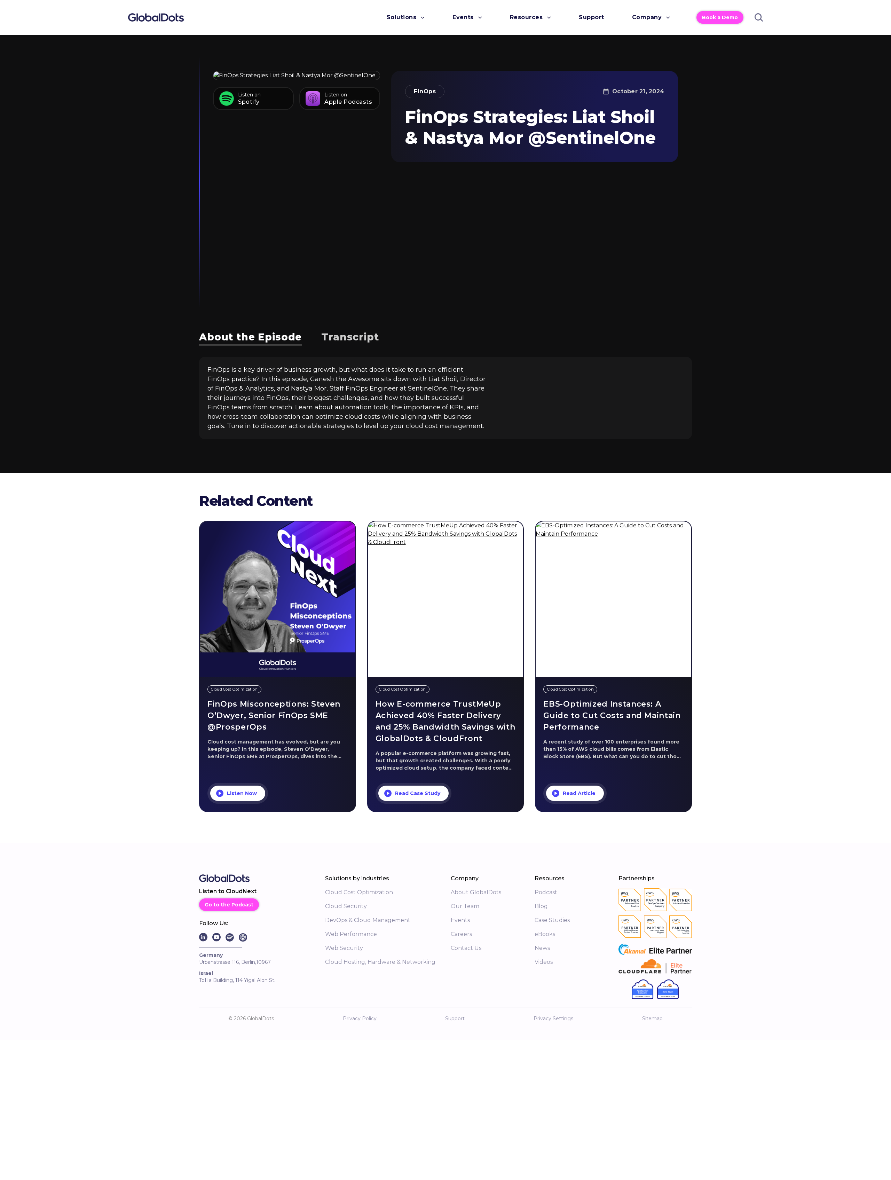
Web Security (344, 948)
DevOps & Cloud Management (367, 920)
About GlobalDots (476, 892)
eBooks (545, 934)
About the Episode (250, 337)
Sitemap (652, 1018)
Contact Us (466, 948)
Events (463, 17)
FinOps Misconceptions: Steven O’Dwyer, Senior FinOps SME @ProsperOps (273, 715)
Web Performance (351, 934)
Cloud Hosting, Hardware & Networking (380, 962)
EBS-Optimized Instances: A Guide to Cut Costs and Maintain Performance (611, 715)
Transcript (350, 337)
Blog (541, 906)
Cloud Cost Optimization (359, 892)
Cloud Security (346, 906)
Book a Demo (720, 17)
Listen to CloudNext (228, 891)
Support (591, 17)
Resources (526, 17)
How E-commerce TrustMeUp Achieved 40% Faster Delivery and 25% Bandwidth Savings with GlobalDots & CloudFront (445, 721)
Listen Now (242, 793)
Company (647, 17)
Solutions (401, 17)
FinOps (425, 91)
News (542, 948)
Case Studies (552, 920)
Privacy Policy (360, 1018)
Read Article (579, 793)
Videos (544, 962)
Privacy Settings (553, 1018)
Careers (461, 934)
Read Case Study (417, 793)
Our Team (465, 906)
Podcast (546, 892)
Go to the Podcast (229, 905)
